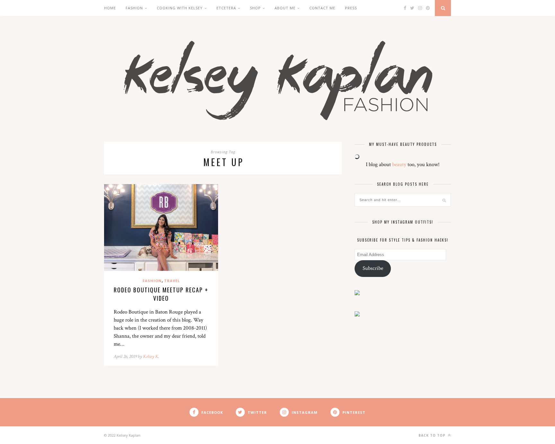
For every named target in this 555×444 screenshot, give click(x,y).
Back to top (432, 435)
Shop (255, 7)
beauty (399, 164)
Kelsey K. (151, 356)
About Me (285, 7)
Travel (172, 280)
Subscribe (373, 268)
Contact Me (322, 7)
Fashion (134, 7)
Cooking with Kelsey (180, 7)
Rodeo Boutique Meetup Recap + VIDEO (161, 294)
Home (110, 7)
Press (351, 7)
